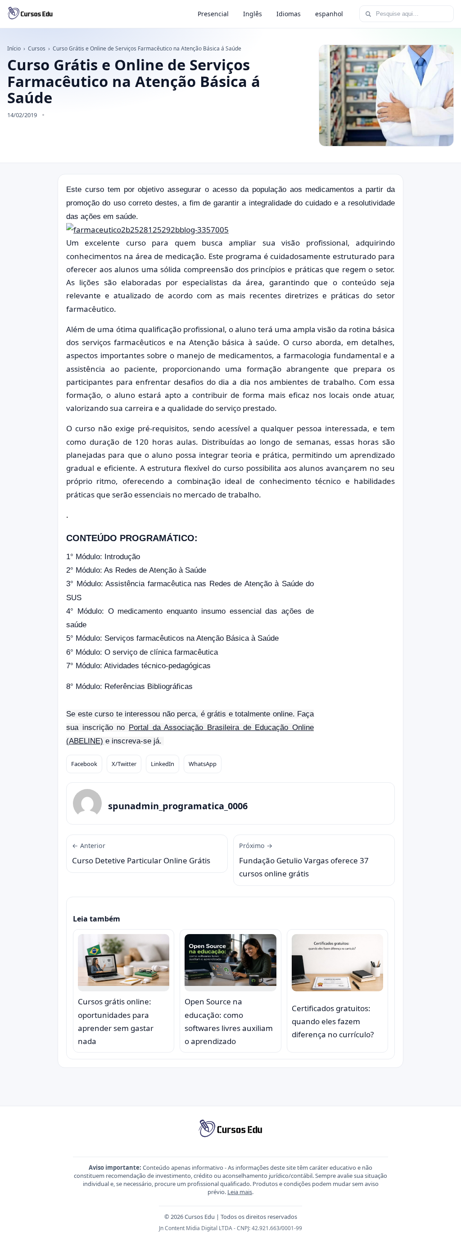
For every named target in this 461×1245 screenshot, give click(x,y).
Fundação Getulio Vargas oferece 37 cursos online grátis (304, 860)
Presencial (213, 13)
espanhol (329, 13)
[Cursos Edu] (30, 14)
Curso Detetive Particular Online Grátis (141, 853)
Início (14, 48)
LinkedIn (162, 764)
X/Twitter (124, 764)
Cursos (36, 48)
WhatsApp (203, 764)
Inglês (252, 13)
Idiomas (288, 13)
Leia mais (239, 1192)
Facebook (84, 764)
